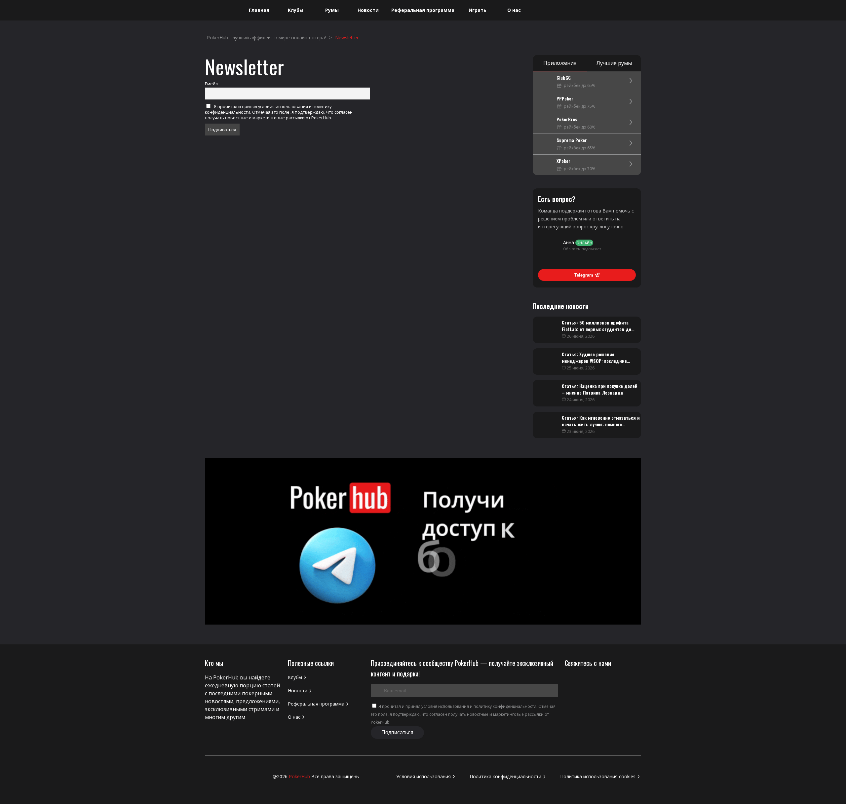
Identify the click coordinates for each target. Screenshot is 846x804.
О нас (514, 10)
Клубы (295, 10)
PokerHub (299, 776)
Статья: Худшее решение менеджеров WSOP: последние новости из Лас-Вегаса (594, 361)
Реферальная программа (422, 10)
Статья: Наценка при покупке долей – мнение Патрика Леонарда (599, 389)
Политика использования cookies (597, 776)
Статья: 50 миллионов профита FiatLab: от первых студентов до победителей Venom (596, 329)
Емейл (211, 84)
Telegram (583, 275)
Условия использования (423, 776)
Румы (332, 10)
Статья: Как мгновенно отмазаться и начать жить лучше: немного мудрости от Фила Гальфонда (601, 424)
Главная (259, 10)
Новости (368, 10)
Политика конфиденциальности (505, 776)
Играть (477, 10)
